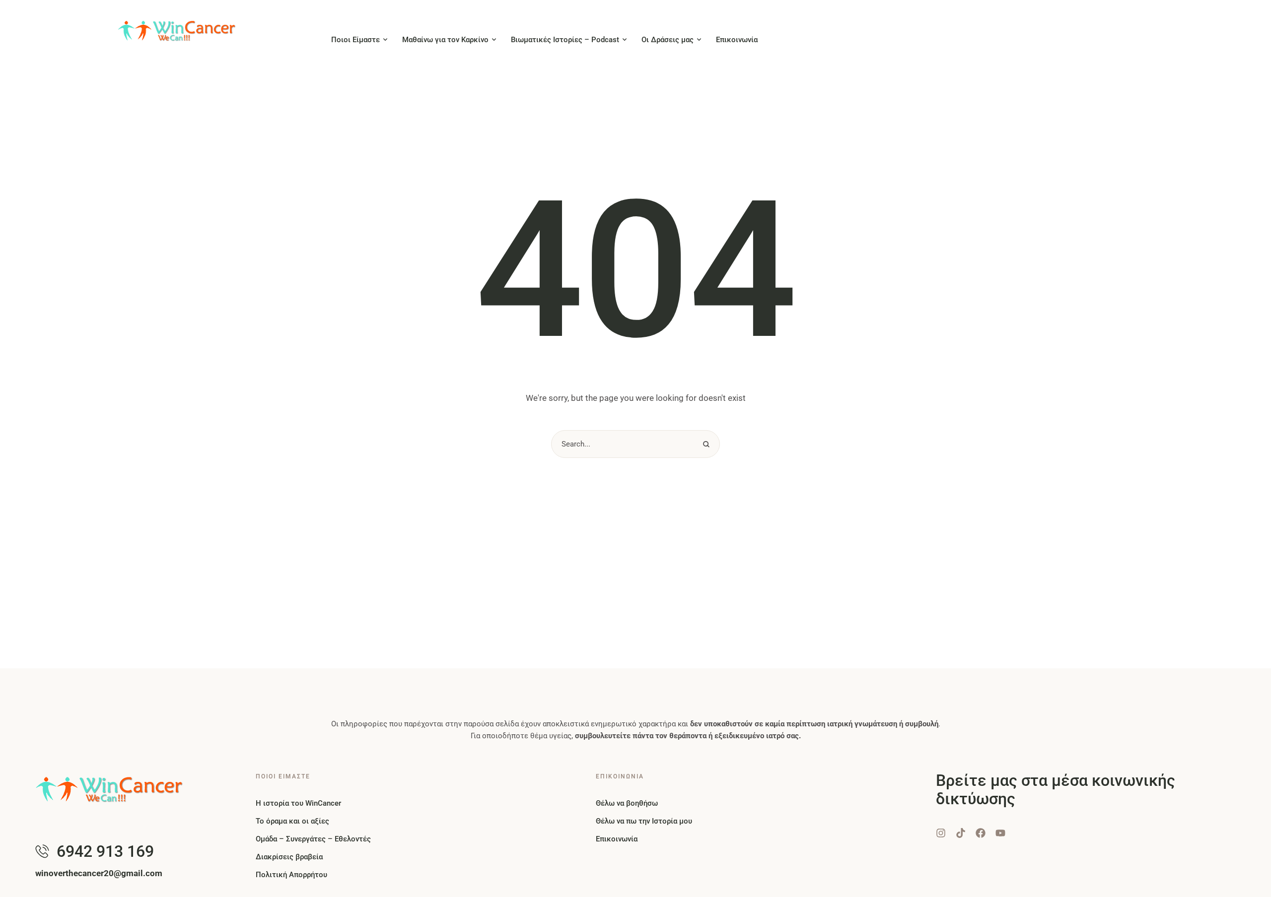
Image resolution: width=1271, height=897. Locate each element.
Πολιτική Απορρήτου (291, 874)
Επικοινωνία (616, 838)
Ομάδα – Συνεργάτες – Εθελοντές (313, 838)
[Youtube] (1000, 833)
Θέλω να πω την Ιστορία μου (644, 821)
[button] (385, 40)
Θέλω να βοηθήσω (627, 803)
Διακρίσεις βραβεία (289, 856)
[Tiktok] (961, 833)
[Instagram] (941, 833)
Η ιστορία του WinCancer (298, 803)
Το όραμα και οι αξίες (292, 821)
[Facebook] (981, 833)
